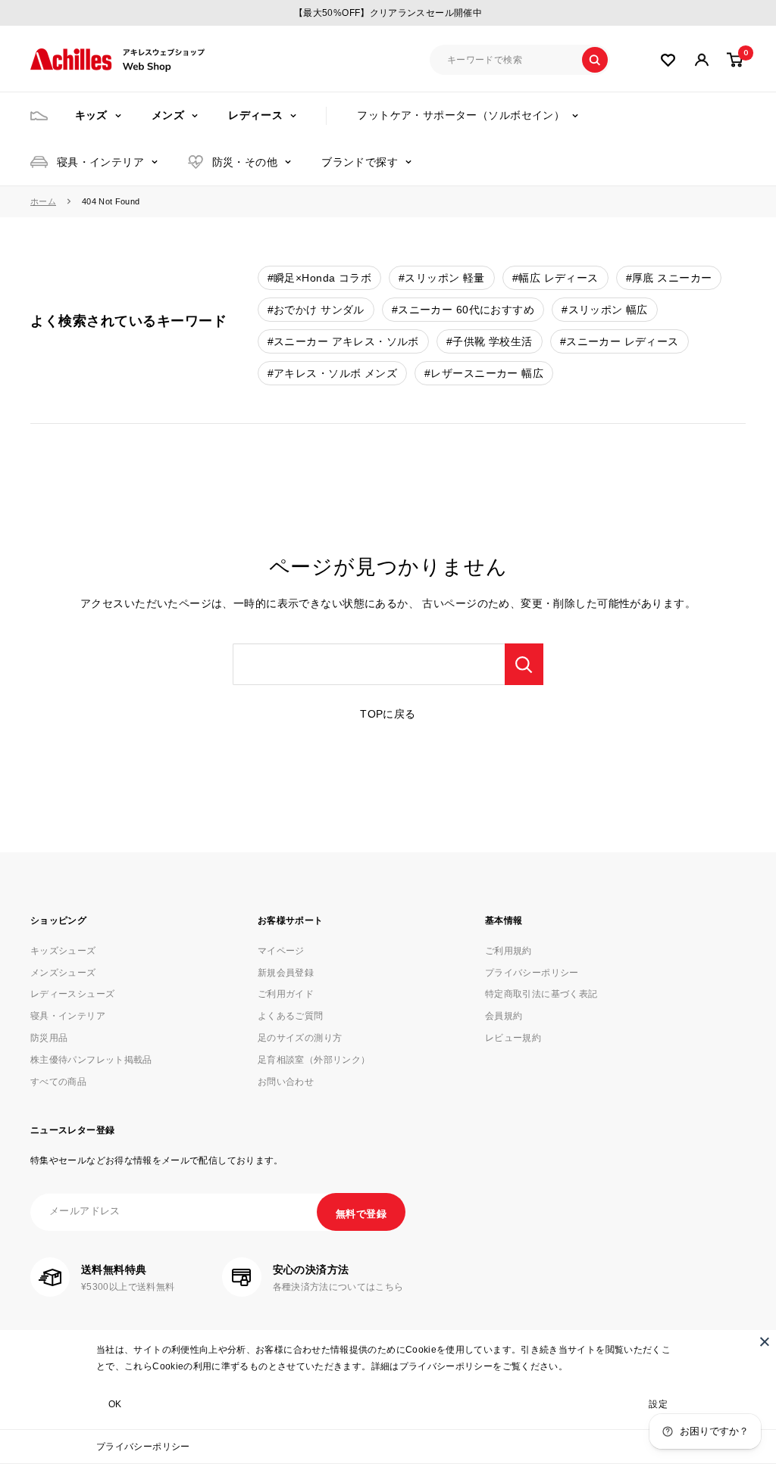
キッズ (91, 115)
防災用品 (48, 1038)
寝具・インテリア (100, 162)
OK (115, 1404)
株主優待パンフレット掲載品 (91, 1059)
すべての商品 (58, 1081)
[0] (735, 60)
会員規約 (503, 1016)
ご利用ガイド (286, 994)
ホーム (43, 201)
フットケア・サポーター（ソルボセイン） (461, 115)
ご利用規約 (508, 950)
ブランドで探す (359, 162)
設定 (658, 1404)
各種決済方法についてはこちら (338, 1287)
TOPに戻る (388, 714)
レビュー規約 (513, 1038)
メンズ (168, 115)
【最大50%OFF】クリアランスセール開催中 (388, 13)
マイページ (281, 950)
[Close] (764, 1341)
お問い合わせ (286, 1081)
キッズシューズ (63, 950)
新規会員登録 (286, 972)
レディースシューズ (72, 994)
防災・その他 (245, 162)
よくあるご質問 (291, 1016)
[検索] (595, 60)
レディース (255, 115)
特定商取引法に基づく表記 (541, 994)
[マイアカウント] (668, 60)
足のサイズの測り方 (300, 1038)
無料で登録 (361, 1213)
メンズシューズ (63, 972)
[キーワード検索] (524, 664)
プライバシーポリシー (143, 1446)
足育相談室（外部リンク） (314, 1059)
